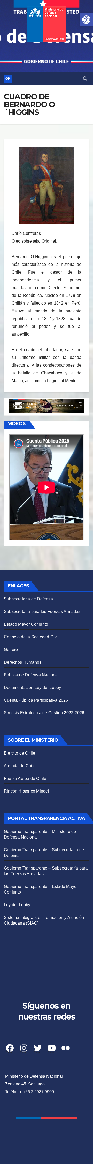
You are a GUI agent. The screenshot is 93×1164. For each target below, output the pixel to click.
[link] (86, 19)
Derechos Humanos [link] (22, 662)
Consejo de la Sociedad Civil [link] (31, 637)
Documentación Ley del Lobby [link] (32, 687)
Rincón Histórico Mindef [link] (26, 791)
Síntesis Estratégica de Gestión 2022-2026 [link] (44, 713)
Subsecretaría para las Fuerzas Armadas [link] (42, 611)
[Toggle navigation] (47, 78)
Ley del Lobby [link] (17, 905)
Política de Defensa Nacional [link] (31, 675)
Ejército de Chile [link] (19, 753)
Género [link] (11, 649)
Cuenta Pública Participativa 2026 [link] (36, 700)
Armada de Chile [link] (20, 766)
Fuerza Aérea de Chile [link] (25, 778)
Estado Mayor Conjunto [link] (26, 624)
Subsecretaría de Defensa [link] (28, 599)
